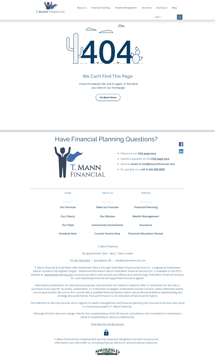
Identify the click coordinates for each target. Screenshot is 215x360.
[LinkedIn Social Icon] (181, 151)
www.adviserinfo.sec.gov (58, 274)
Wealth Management (146, 216)
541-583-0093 (157, 169)
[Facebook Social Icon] (181, 144)
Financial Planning (146, 207)
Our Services (68, 207)
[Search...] (179, 17)
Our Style (68, 225)
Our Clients (68, 216)
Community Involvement (107, 225)
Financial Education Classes (145, 233)
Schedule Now (68, 233)
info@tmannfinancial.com (158, 164)
